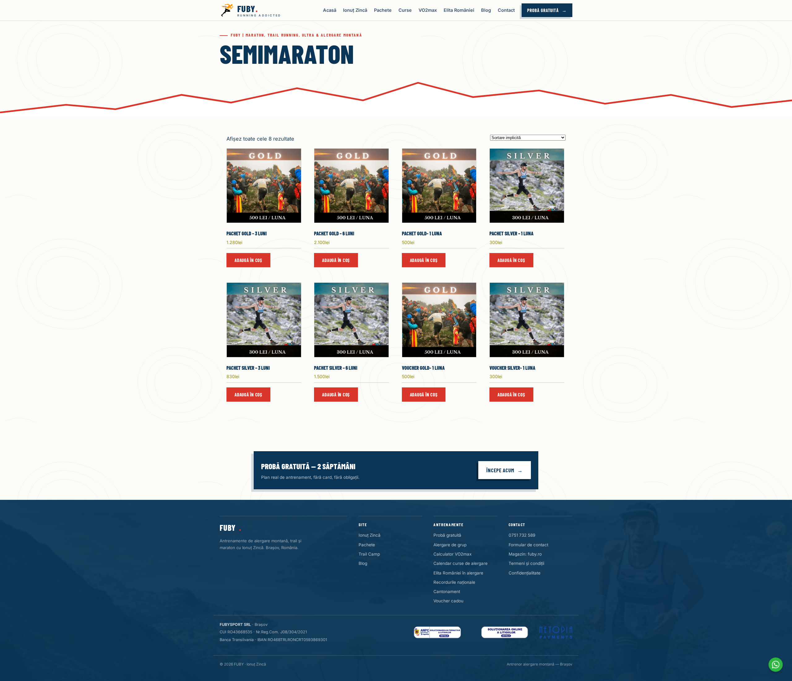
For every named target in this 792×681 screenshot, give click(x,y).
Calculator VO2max (452, 554)
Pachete (383, 10)
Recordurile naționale (454, 582)
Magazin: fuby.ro (525, 554)
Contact (506, 10)
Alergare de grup (450, 544)
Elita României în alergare (458, 572)
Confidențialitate (524, 572)
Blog (486, 10)
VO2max (428, 10)
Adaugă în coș (248, 260)
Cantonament (446, 591)
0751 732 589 (522, 535)
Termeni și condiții (526, 563)
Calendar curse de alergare (460, 563)
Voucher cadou (448, 600)
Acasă (329, 10)
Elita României (459, 10)
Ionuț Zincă (355, 10)
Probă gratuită (543, 10)
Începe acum (500, 470)
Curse (405, 10)
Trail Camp (369, 554)
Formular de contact (528, 544)
